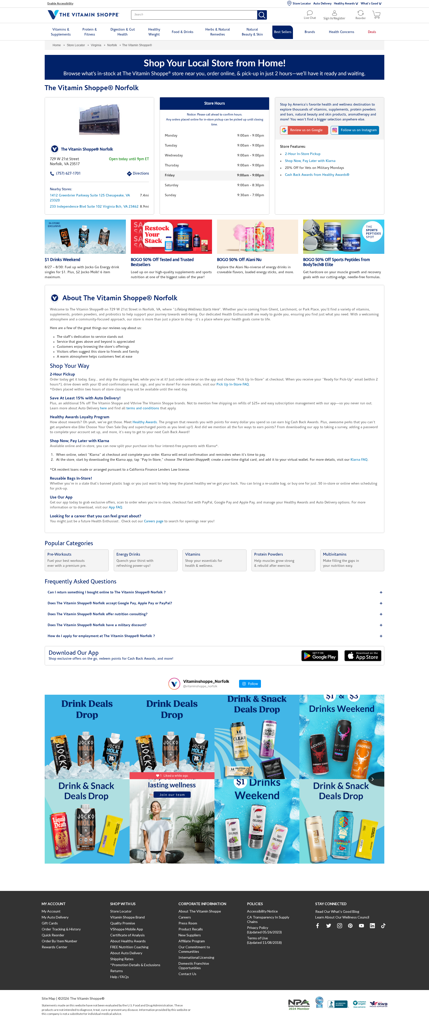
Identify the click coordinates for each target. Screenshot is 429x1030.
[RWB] (378, 1004)
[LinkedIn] (372, 925)
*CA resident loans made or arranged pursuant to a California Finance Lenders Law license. (214, 415)
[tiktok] (383, 925)
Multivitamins (335, 555)
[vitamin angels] (359, 1005)
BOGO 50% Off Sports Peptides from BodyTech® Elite (336, 262)
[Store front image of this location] (99, 119)
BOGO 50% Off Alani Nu (239, 260)
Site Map (48, 998)
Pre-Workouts (59, 555)
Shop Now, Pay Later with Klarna (310, 161)
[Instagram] (339, 925)
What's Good (369, 3)
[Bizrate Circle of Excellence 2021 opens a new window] (319, 1002)
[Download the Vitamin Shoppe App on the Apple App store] (363, 655)
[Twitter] (328, 925)
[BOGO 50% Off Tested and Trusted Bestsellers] (171, 237)
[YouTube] (361, 925)
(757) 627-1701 (60, 174)
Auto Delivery (322, 3)
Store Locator (302, 3)
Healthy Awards (344, 3)
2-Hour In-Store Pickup (303, 154)
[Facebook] (317, 925)
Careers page (153, 521)
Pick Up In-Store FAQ (232, 384)
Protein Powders (268, 555)
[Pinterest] (350, 925)
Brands (310, 32)
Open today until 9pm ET (129, 159)
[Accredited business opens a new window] (338, 1004)
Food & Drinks (182, 32)
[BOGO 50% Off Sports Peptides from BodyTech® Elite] (343, 237)
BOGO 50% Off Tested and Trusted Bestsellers (162, 262)
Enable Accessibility (60, 3)
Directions (135, 174)
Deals (372, 32)
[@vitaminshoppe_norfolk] (174, 684)
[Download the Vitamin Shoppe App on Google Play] (320, 655)
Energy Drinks (128, 555)
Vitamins (192, 555)
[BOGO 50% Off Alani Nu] (257, 237)
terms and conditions (142, 408)
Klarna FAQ (359, 460)
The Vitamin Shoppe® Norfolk (87, 150)
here (103, 408)
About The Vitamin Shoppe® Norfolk (120, 298)
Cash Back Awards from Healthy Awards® (317, 175)
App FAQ (115, 507)
